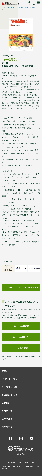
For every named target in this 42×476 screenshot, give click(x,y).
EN (24, 454)
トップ (3, 7)
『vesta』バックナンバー (31, 7)
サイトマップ (34, 462)
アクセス (29, 4)
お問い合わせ (7, 427)
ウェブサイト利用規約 (10, 462)
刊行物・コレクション (12, 7)
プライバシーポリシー (23, 462)
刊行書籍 (21, 7)
